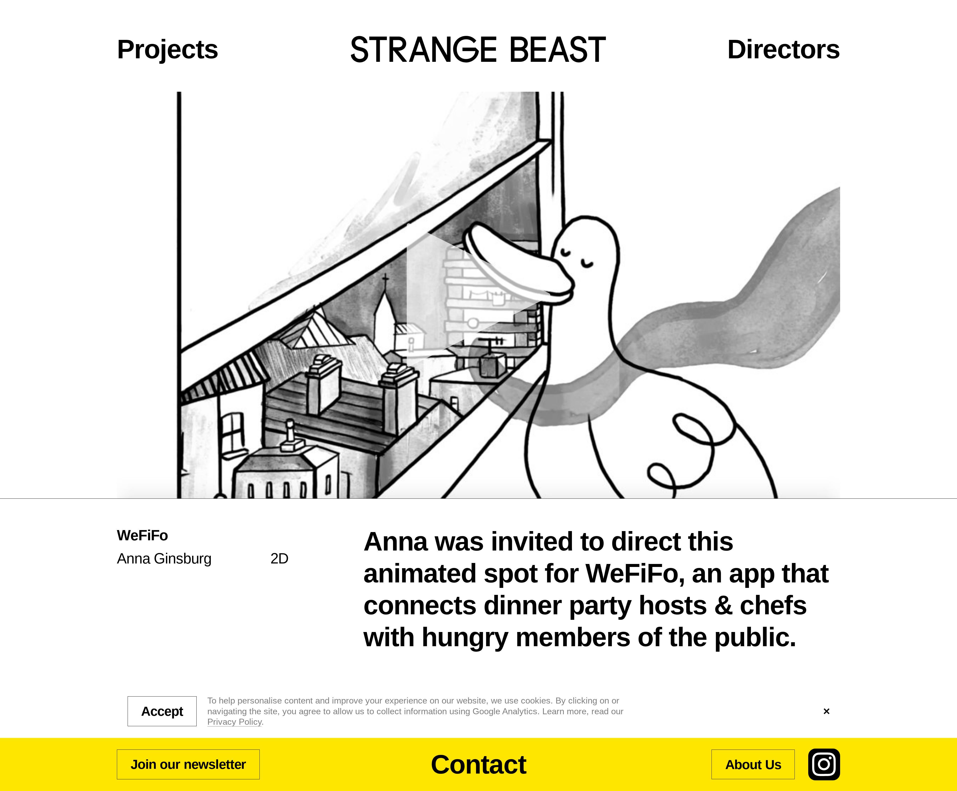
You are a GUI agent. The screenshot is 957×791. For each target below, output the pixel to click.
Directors (783, 49)
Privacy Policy (234, 721)
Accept (162, 711)
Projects (167, 49)
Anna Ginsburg (164, 558)
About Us (753, 764)
